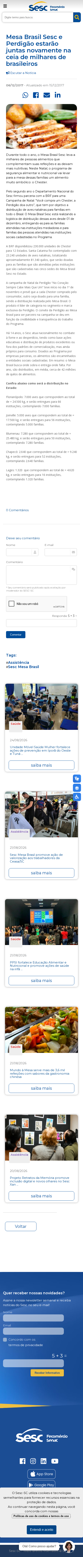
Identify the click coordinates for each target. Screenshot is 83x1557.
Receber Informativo (47, 1372)
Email (7, 1325)
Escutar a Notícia (22, 73)
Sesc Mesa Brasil (23, 667)
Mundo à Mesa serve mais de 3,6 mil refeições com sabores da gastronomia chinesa (39, 1074)
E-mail (49, 545)
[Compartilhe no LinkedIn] (57, 95)
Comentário (14, 562)
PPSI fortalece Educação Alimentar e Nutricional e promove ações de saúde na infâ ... (39, 966)
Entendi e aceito (41, 1529)
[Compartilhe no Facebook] (36, 95)
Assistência (18, 662)
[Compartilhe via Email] (47, 95)
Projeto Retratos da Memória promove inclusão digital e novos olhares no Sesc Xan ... (40, 1181)
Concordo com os (25, 1342)
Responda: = (64, 616)
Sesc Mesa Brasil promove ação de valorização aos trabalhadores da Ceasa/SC (36, 858)
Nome (10, 545)
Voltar (21, 1226)
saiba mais (41, 765)
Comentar (15, 634)
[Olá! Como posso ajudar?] (69, 1547)
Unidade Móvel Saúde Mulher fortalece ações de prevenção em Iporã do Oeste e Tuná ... (40, 750)
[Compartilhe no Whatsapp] (25, 95)
